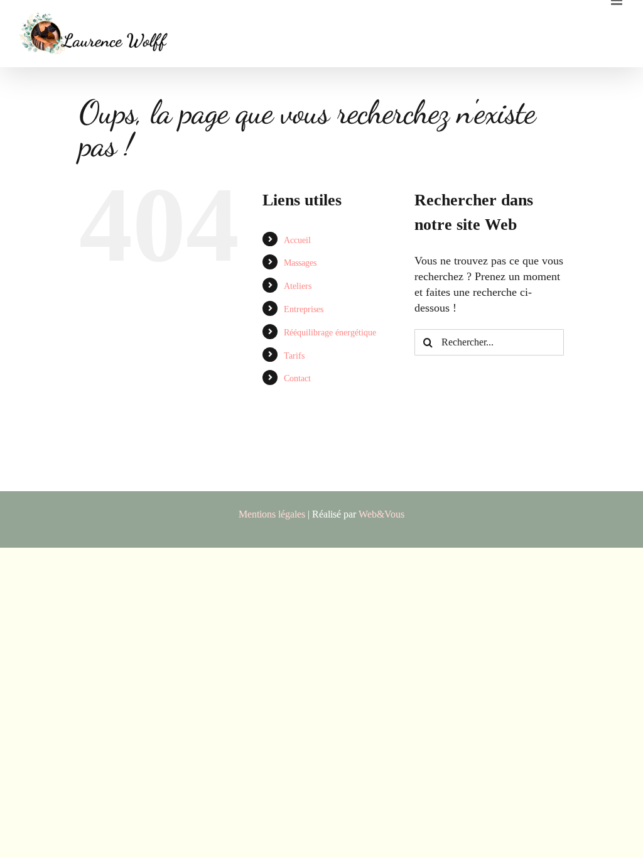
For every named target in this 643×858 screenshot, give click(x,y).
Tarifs (294, 356)
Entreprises (303, 309)
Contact (297, 378)
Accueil (297, 240)
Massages (300, 263)
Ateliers (297, 286)
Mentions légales (272, 514)
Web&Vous (381, 514)
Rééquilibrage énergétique (330, 332)
